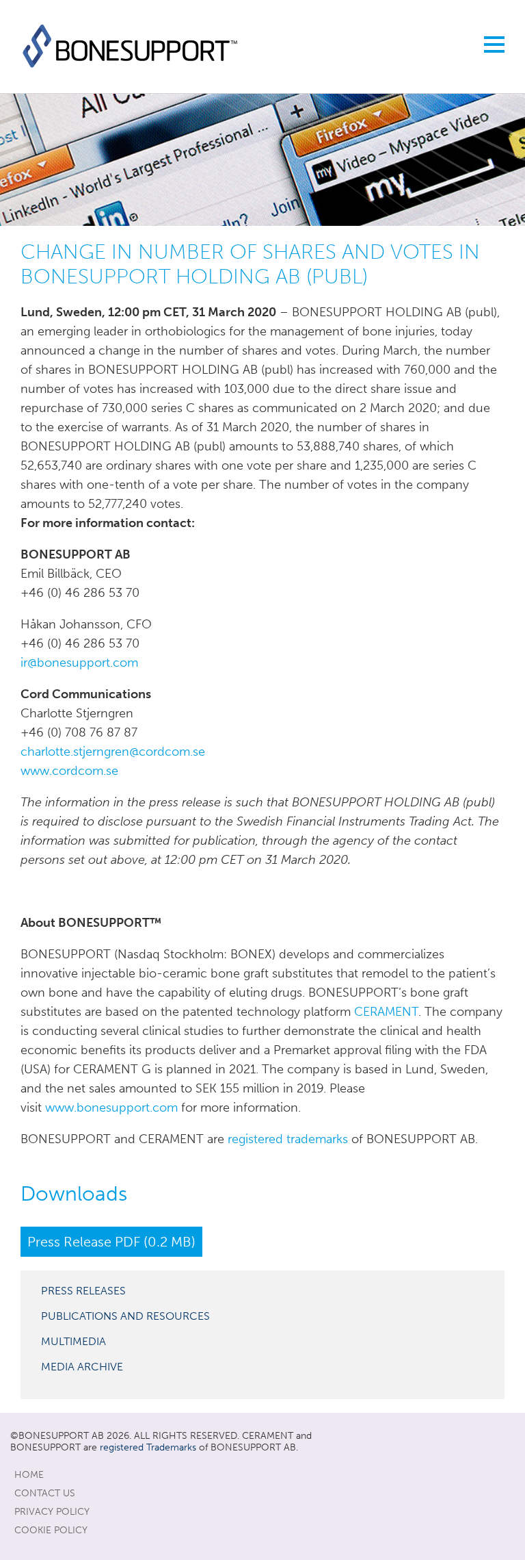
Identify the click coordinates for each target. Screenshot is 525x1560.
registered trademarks (288, 1139)
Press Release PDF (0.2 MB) (111, 1241)
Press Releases (83, 1290)
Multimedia (73, 1341)
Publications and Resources (125, 1315)
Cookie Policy (51, 1530)
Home (29, 1475)
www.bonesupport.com (111, 1107)
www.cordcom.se (69, 770)
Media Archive (82, 1366)
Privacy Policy (52, 1512)
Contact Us (44, 1493)
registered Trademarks (148, 1447)
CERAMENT (386, 1011)
